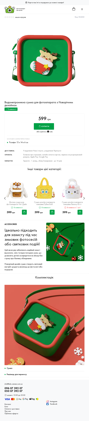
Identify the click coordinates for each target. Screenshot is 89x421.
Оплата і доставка (12, 409)
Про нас (8, 411)
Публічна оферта (11, 413)
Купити (45, 126)
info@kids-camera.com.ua (13, 384)
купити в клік (46, 132)
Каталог (8, 404)
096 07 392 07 (14, 388)
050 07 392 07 (14, 391)
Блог (6, 406)
